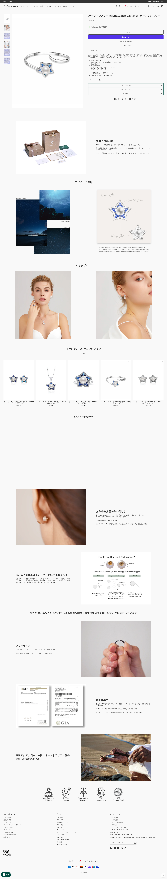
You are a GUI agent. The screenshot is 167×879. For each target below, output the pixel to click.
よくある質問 (114, 820)
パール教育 (60, 817)
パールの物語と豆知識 (9, 834)
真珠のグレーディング (63, 822)
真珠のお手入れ (114, 832)
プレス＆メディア (8, 829)
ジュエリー (51, 6)
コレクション (25, 6)
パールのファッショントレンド (12, 825)
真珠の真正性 (60, 820)
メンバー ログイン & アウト (118, 827)
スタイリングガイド (9, 827)
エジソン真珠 (60, 829)
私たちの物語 (7, 817)
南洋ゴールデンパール (63, 839)
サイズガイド (7, 822)
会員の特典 (113, 825)
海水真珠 (59, 842)
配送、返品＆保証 (126, 85)
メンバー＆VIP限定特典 (117, 822)
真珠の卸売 (6, 837)
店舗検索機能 (7, 820)
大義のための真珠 (8, 832)
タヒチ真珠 (60, 837)
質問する (126, 93)
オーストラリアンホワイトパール (66, 832)
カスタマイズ (38, 6)
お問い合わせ (114, 817)
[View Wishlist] (158, 6)
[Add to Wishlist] (32, 361)
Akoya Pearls (60, 834)
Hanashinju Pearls (62, 844)
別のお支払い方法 (126, 41)
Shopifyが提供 (83, 872)
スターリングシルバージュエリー (119, 829)
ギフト (75, 6)
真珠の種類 (60, 825)
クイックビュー (18, 398)
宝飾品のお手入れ (126, 89)
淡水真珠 (108, 62)
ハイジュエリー (63, 6)
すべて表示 (83, 353)
